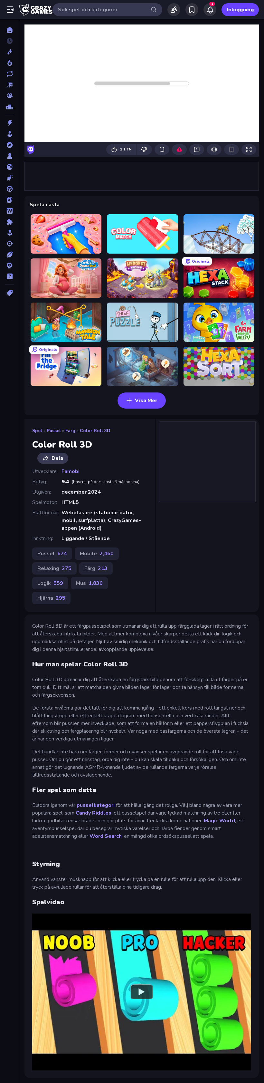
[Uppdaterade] (9, 73)
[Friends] (173, 9)
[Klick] (9, 177)
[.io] (9, 166)
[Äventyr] (9, 145)
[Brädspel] (9, 155)
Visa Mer (146, 400)
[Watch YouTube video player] (141, 991)
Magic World (219, 820)
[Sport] (9, 254)
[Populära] (9, 62)
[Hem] (9, 29)
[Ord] (9, 210)
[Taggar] (9, 292)
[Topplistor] (9, 106)
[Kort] (9, 199)
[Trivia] (9, 276)
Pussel (54, 431)
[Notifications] (209, 9)
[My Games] (191, 9)
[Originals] (9, 84)
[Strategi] (9, 265)
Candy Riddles (93, 813)
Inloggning (240, 9)
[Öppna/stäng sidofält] (10, 9)
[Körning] (9, 188)
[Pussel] (9, 221)
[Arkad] (9, 134)
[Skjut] (9, 243)
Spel (37, 431)
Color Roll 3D (95, 431)
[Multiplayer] (9, 95)
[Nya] (9, 51)
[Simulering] (9, 232)
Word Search (106, 836)
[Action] (9, 123)
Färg (70, 431)
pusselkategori (96, 805)
